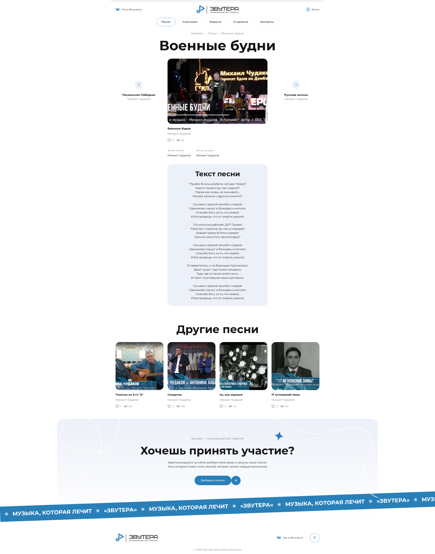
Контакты (267, 21)
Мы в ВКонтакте (132, 9)
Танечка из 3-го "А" (129, 394)
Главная (197, 33)
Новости (215, 21)
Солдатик (175, 394)
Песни (165, 21)
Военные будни (232, 33)
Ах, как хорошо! (231, 394)
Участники (189, 21)
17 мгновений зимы (286, 394)
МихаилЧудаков (179, 133)
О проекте (240, 21)
